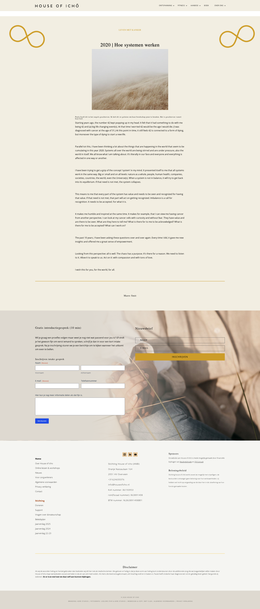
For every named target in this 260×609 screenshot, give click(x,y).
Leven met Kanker (130, 29)
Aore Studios (82, 601)
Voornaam (39, 373)
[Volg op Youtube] (135, 454)
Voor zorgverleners (44, 477)
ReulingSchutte (186, 462)
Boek (206, 5)
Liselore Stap (106, 601)
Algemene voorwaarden (46, 482)
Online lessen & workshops (47, 468)
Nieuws (38, 472)
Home (38, 458)
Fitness (181, 5)
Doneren (39, 505)
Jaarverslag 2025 (43, 524)
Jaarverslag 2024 (43, 528)
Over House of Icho (44, 463)
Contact (38, 491)
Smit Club (148, 601)
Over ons (218, 5)
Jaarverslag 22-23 (43, 533)
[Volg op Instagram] (124, 454)
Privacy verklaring (43, 486)
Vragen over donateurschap (48, 514)
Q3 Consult (199, 462)
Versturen (42, 421)
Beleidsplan (40, 519)
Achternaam (86, 373)
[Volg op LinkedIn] (130, 454)
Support (39, 510)
